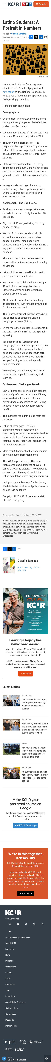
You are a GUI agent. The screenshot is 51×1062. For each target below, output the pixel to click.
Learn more (26, 673)
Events (8, 973)
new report (8, 91)
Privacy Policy (11, 1026)
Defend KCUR (26, 893)
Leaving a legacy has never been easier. (25, 642)
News (24, 744)
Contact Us (10, 985)
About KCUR (10, 943)
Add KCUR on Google (26, 825)
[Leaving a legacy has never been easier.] (25, 611)
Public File (9, 1020)
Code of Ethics (11, 1008)
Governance (10, 1014)
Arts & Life (26, 695)
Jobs (7, 990)
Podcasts (9, 961)
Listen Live (9, 949)
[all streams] (47, 1058)
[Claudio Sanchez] (9, 565)
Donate (42, 4)
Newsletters (10, 967)
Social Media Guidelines (15, 1002)
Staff (7, 979)
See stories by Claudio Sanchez (29, 568)
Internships (10, 996)
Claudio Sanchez (18, 33)
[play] (4, 1058)
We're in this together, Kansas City (25, 856)
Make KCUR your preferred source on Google (25, 804)
